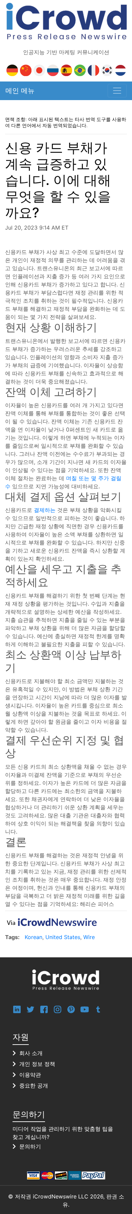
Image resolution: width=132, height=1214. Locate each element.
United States (62, 937)
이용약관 (30, 1074)
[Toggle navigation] (117, 90)
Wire (89, 937)
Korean (33, 937)
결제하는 (45, 510)
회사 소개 (31, 1053)
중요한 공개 (33, 1085)
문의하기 (30, 1146)
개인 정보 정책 (37, 1063)
